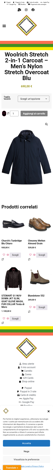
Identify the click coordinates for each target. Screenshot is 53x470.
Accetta (26, 443)
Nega (26, 451)
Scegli (15, 255)
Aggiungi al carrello (34, 113)
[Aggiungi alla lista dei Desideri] (4, 113)
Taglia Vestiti (7, 98)
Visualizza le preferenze (26, 459)
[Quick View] (8, 254)
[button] (48, 411)
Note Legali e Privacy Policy (32, 466)
